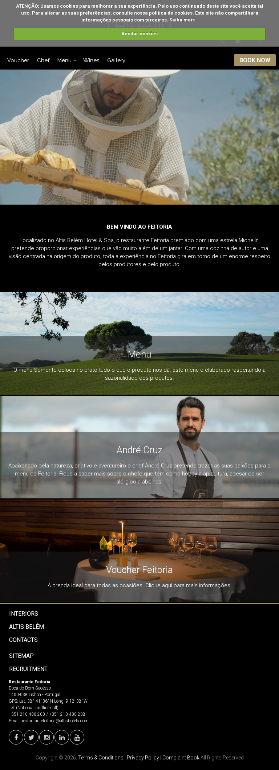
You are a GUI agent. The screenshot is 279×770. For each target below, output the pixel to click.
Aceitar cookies (139, 33)
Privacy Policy (143, 758)
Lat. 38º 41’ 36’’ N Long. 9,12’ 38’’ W (53, 701)
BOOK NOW (254, 60)
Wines (91, 60)
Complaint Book (180, 758)
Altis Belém (26, 626)
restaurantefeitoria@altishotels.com (55, 720)
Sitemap (21, 655)
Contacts (23, 639)
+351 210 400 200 (27, 714)
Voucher (18, 60)
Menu (64, 60)
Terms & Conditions (101, 758)
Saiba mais (182, 20)
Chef (43, 60)
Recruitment (28, 669)
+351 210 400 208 (67, 714)
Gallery (116, 60)
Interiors (23, 613)
